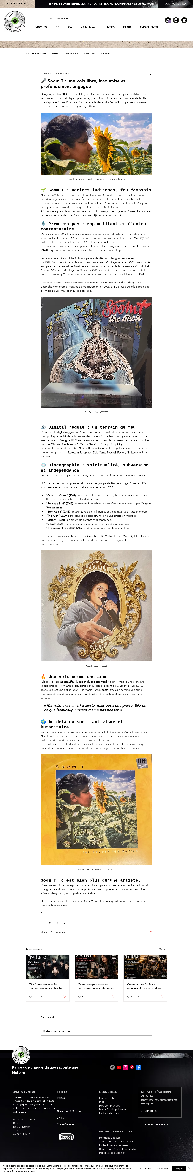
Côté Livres (89, 53)
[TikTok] (112, 1067)
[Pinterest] (131, 1067)
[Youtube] (118, 1067)
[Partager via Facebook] (42, 923)
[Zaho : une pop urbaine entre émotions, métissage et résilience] (96, 967)
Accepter (179, 1168)
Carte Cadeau (64, 1124)
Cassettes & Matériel (64, 1111)
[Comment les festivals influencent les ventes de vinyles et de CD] (145, 967)
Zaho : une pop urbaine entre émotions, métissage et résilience (95, 986)
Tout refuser (162, 1168)
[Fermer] (189, 1168)
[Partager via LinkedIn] (56, 923)
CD (58, 1104)
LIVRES (60, 1117)
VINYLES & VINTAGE (36, 53)
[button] (169, 21)
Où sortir (105, 53)
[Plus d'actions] (150, 73)
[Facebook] (138, 1067)
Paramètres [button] (145, 1168)
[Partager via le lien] (64, 923)
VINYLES (61, 1098)
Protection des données (23, 1171)
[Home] (176, 20)
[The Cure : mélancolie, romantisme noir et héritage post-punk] (47, 967)
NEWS (55, 53)
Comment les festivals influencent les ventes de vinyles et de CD (142, 986)
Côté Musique (71, 53)
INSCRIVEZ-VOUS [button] (144, 3)
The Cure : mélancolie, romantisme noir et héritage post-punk (47, 986)
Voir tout (163, 949)
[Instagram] (125, 1067)
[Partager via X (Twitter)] (49, 923)
